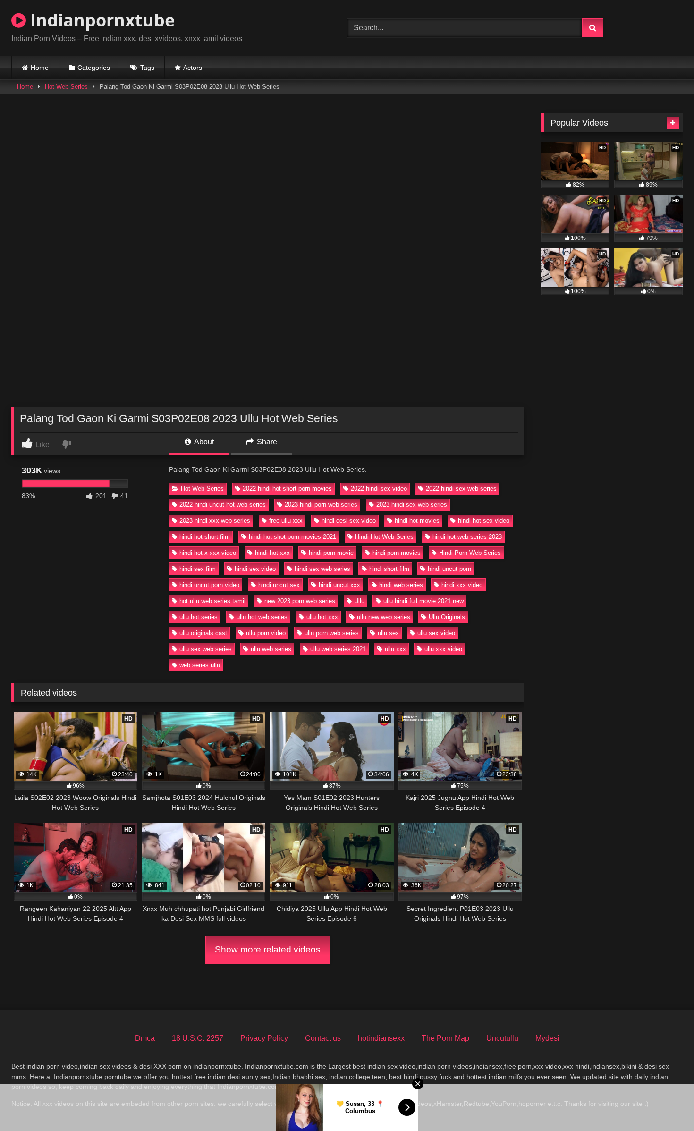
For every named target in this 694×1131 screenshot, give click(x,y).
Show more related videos (268, 949)
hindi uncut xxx (339, 584)
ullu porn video (266, 633)
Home (40, 67)
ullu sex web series (205, 649)
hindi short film (389, 568)
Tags (147, 67)
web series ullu (199, 665)
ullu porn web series (332, 633)
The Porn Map (445, 1038)
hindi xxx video (461, 584)
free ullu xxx (286, 520)
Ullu (359, 600)
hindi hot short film (204, 536)
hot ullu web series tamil (212, 600)
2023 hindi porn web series (321, 504)
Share (266, 442)
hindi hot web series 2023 (467, 536)
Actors (192, 67)
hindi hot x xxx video (207, 552)
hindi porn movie (331, 552)
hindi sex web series (322, 568)
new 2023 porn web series (299, 600)
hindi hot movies (417, 520)
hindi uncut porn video (209, 584)
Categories (93, 67)
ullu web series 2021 (338, 649)
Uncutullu (502, 1038)
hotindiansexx (381, 1038)
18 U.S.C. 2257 (197, 1038)
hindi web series (401, 584)
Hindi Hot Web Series (384, 536)
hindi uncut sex (279, 584)
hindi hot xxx (272, 552)
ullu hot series (198, 617)
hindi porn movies (396, 552)
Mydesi (547, 1038)
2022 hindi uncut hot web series (222, 504)
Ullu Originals (447, 617)
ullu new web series (383, 617)
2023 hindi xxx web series (214, 520)
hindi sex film (197, 568)
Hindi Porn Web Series (470, 552)
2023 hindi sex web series (411, 504)
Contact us (323, 1038)
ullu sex (388, 633)
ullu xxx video (443, 649)
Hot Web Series (66, 86)
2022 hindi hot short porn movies (287, 488)
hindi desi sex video (349, 520)
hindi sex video (255, 568)
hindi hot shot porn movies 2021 (292, 536)
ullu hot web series (262, 617)
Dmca (145, 1038)
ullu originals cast (203, 633)
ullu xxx (395, 649)
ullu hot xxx (322, 617)
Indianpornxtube (100, 20)
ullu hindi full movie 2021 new (423, 600)
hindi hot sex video (483, 520)
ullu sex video (436, 633)
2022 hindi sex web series (461, 488)
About (203, 442)
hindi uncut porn (449, 568)
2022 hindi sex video (379, 488)
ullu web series (271, 649)
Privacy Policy (264, 1038)
